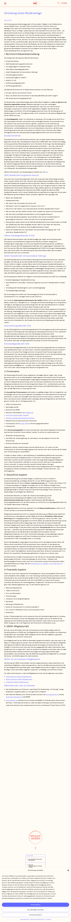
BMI (26, 423)
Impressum (48, 919)
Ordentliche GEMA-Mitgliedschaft (17, 682)
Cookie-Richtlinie (24, 919)
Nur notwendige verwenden (35, 910)
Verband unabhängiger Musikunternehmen (20, 418)
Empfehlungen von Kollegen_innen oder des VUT (47, 564)
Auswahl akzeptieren (35, 915)
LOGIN (64, 3)
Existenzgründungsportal (14, 697)
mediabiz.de (29, 413)
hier (46, 172)
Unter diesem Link (12, 700)
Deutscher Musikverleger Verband (17, 415)
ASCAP (22, 423)
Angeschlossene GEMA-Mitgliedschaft (19, 677)
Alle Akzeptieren (35, 904)
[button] (68, 870)
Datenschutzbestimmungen (37, 919)
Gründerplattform (52, 694)
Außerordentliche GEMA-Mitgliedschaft (19, 679)
